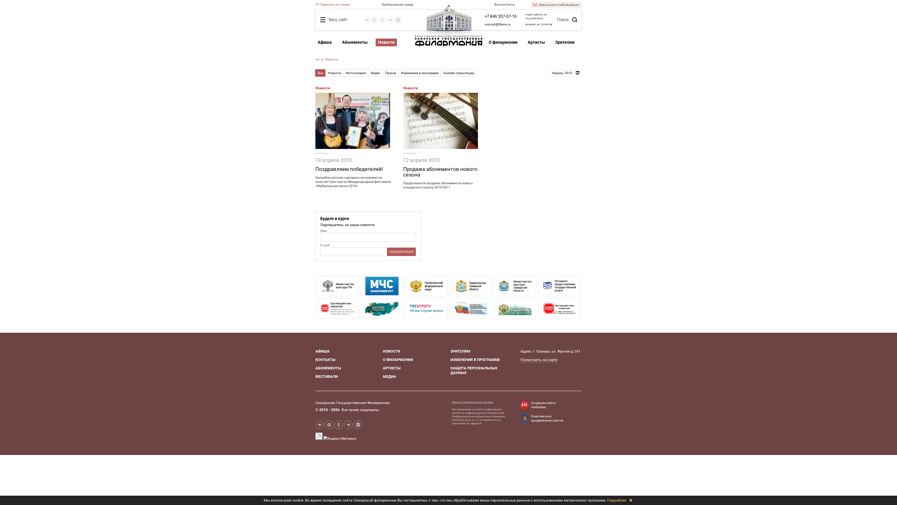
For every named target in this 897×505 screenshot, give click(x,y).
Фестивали (326, 376)
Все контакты (504, 4)
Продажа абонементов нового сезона (440, 172)
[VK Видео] (398, 20)
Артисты (536, 42)
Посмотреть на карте (538, 359)
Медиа (389, 376)
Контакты (325, 359)
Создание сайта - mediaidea (544, 405)
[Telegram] (390, 20)
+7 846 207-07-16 (500, 16)
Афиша (325, 42)
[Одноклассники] (382, 20)
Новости (322, 88)
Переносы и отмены (334, 4)
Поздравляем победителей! (349, 169)
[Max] (374, 20)
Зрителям (565, 42)
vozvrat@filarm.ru (497, 24)
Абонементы (355, 42)
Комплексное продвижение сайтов (547, 418)
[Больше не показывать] (630, 500)
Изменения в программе (475, 359)
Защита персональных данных (472, 402)
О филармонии (503, 42)
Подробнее (616, 500)
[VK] (367, 20)
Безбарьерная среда (397, 4)
